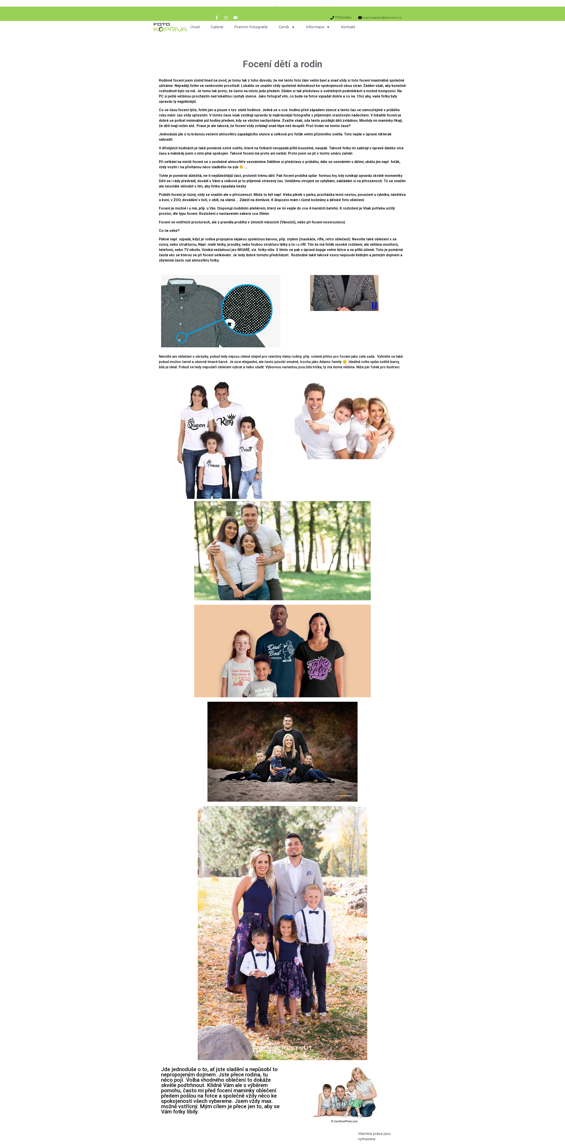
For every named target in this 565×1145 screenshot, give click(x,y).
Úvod (195, 27)
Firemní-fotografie (251, 27)
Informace (315, 27)
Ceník (284, 27)
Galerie (217, 27)
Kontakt (348, 27)
